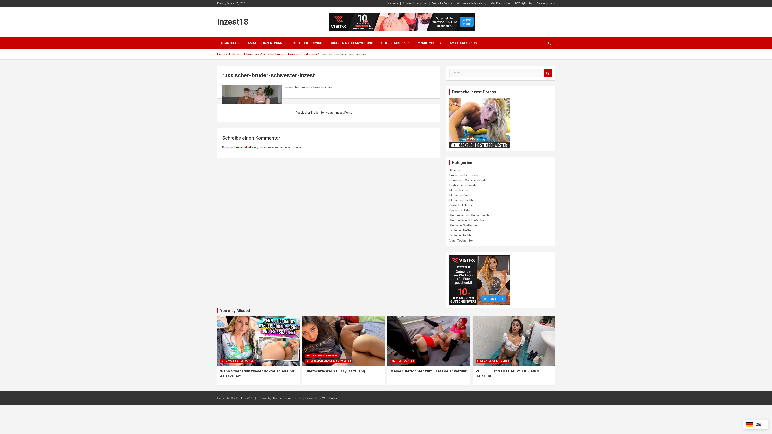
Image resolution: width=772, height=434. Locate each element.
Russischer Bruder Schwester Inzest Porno (324, 112)
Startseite (392, 3)
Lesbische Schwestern (464, 185)
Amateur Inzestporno (415, 3)
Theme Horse (282, 398)
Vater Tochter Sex (461, 240)
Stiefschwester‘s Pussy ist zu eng (335, 371)
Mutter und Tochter (462, 200)
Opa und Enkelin (459, 210)
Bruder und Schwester (463, 175)
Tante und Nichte (460, 235)
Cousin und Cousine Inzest (467, 180)
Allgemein (455, 170)
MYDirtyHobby (523, 3)
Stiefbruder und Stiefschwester (470, 215)
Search (548, 73)
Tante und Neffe (460, 230)
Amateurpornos (546, 3)
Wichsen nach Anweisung (472, 3)
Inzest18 (232, 22)
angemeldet (243, 147)
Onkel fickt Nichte (460, 205)
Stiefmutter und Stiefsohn (466, 220)
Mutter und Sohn (460, 195)
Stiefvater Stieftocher (463, 225)
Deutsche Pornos (442, 3)
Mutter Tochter (459, 190)
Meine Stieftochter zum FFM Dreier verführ (428, 371)
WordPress (329, 398)
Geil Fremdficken (501, 3)
